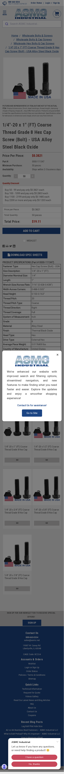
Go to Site (32, 413)
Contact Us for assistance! (31, 405)
